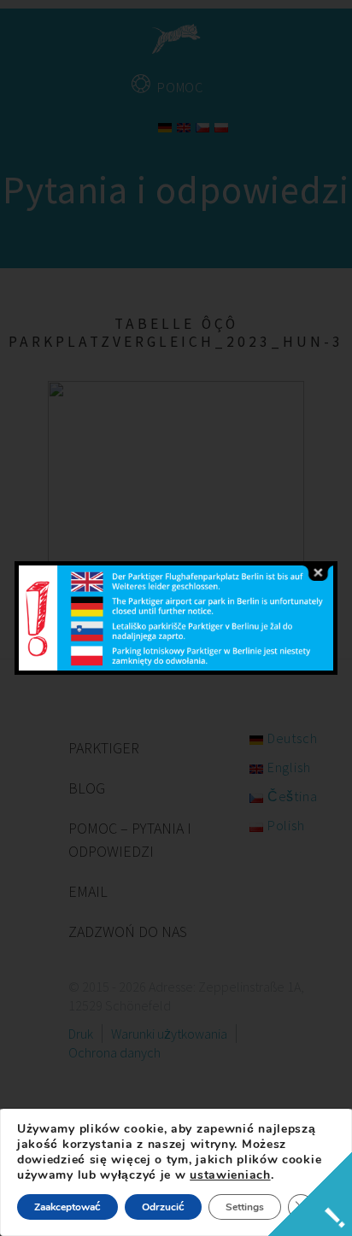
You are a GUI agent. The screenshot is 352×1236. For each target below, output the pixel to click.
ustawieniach (230, 1175)
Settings (245, 1207)
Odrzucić (163, 1207)
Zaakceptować (67, 1207)
